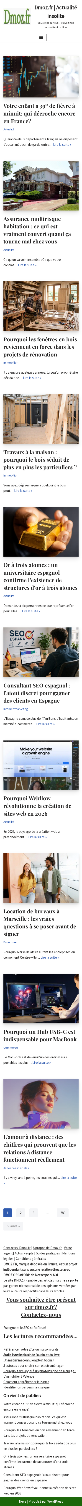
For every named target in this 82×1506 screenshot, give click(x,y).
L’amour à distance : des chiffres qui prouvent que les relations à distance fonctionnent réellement (39, 1148)
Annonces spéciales (16, 1168)
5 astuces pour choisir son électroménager (33, 1365)
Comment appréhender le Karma (26, 1382)
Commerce (10, 1048)
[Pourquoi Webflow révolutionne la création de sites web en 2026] (41, 765)
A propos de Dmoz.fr (47, 1248)
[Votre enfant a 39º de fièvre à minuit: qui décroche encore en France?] (41, 77)
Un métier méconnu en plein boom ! (28, 1360)
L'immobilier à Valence (18, 1376)
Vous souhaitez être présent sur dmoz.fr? (41, 1307)
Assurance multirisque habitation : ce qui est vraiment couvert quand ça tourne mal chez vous (37, 230)
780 (62, 1213)
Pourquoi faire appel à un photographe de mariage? (39, 1371)
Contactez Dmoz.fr (17, 1248)
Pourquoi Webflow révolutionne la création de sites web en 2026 (37, 805)
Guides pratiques (48, 1253)
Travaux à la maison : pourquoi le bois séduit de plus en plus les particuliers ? (40, 459)
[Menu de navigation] (41, 37)
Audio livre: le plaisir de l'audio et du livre (31, 1355)
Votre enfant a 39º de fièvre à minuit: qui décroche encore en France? (39, 113)
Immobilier (10, 363)
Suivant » (13, 1226)
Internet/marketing (15, 709)
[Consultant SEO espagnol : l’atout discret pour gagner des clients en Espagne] (41, 652)
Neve (22, 1501)
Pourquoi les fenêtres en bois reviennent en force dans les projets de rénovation (40, 346)
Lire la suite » (62, 144)
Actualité (9, 129)
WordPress (55, 1501)
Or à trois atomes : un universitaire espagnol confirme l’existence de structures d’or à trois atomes (40, 576)
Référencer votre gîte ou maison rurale (31, 1349)
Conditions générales (31, 1258)
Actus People (24, 1253)
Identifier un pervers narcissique (26, 1387)
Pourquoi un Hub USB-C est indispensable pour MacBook (40, 1035)
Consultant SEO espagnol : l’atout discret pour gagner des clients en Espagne (36, 693)
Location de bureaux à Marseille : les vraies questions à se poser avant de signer (39, 922)
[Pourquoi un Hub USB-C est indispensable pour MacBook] (41, 998)
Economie (10, 942)
